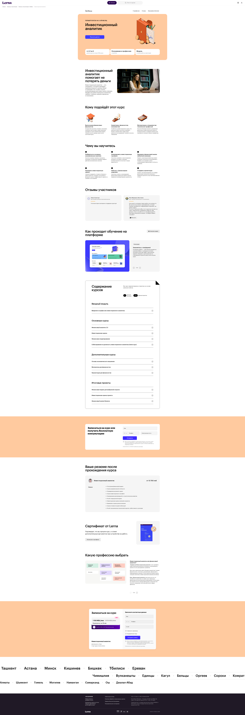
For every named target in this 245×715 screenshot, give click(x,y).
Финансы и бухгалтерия (12, 6)
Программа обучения (153, 10)
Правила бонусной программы (112, 701)
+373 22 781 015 (89, 696)
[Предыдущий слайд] (131, 593)
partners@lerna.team (90, 705)
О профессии (136, 10)
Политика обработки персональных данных (115, 699)
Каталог (4, 6)
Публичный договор (109, 696)
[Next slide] (140, 268)
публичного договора (138, 446)
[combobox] (125, 433)
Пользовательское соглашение (112, 703)
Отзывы (144, 10)
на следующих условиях (141, 644)
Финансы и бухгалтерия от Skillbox (26, 6)
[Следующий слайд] (137, 593)
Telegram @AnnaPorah (90, 703)
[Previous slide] (134, 268)
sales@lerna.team (89, 700)
